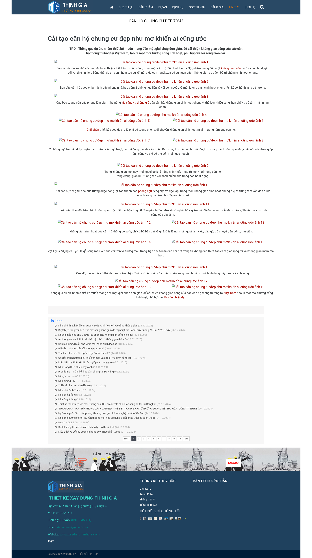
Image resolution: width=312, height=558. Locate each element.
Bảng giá (217, 7)
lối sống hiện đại (174, 297)
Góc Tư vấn (197, 7)
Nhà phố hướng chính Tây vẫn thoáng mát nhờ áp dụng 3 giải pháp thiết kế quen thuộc (106, 417)
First (126, 438)
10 (180, 438)
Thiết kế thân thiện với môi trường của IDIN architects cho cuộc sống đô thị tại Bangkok (107, 404)
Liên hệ (250, 7)
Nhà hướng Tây (67, 381)
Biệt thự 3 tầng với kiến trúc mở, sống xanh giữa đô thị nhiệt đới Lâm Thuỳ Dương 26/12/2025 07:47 (114, 330)
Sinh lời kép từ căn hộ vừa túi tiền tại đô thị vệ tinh (86, 427)
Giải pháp (93, 129)
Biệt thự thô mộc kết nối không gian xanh (81, 348)
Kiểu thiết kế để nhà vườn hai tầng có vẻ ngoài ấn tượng (89, 431)
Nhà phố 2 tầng (67, 394)
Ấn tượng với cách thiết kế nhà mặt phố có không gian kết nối (92, 339)
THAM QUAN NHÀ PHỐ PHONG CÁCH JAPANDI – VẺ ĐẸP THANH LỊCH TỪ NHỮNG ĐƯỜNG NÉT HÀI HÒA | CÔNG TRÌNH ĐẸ (127, 408)
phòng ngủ (145, 191)
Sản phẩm (145, 7)
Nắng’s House (66, 376)
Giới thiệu (126, 7)
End (186, 438)
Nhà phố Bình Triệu (69, 390)
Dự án (162, 7)
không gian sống (231, 68)
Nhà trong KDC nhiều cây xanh (75, 367)
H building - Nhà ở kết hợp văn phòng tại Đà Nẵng (86, 371)
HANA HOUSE (66, 422)
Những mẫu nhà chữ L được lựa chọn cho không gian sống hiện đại (95, 334)
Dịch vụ (177, 7)
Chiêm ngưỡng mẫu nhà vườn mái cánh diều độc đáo (87, 344)
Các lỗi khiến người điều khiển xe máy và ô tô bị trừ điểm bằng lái (94, 357)
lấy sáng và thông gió (135, 102)
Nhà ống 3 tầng (67, 399)
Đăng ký (233, 463)
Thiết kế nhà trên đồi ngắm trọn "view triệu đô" (84, 353)
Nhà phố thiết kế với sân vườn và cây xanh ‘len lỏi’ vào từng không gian (98, 325)
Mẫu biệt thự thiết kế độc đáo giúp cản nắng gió (85, 362)
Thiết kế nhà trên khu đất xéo (74, 385)
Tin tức (234, 7)
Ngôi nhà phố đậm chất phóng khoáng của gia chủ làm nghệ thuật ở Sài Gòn (101, 413)
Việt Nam (230, 293)
